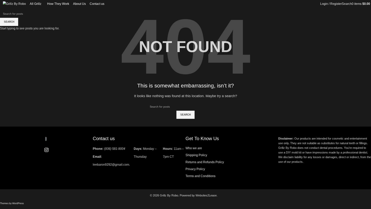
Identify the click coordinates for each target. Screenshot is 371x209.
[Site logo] (14, 3)
